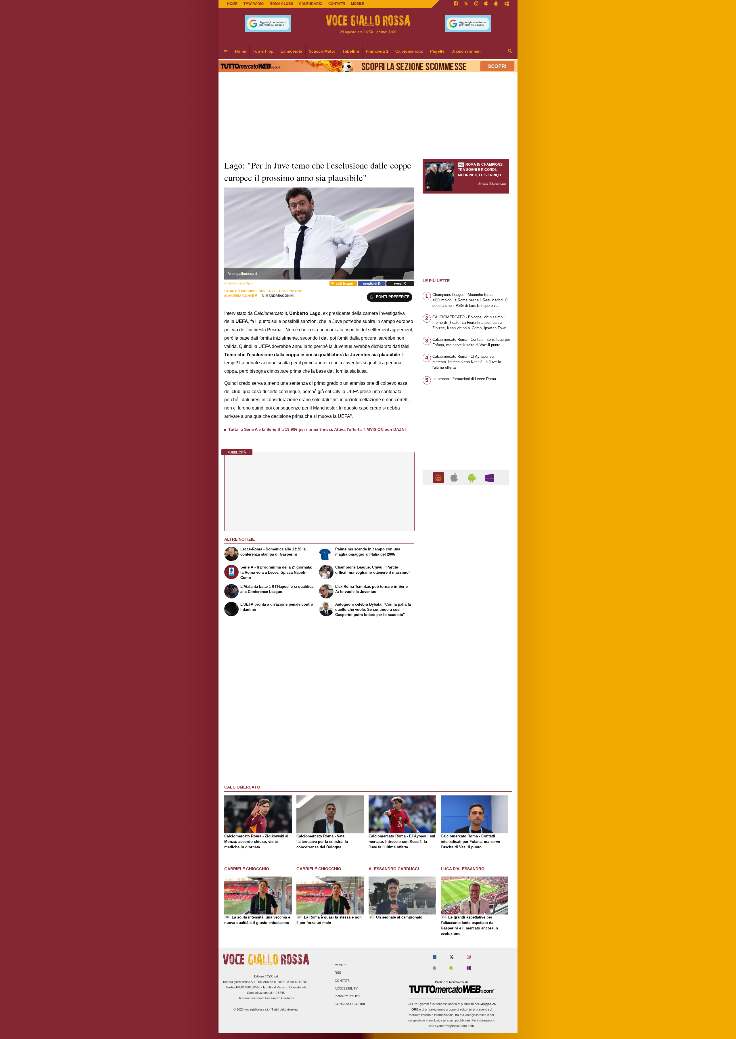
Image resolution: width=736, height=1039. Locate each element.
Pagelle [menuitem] (437, 51)
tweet (398, 283)
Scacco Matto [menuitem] (322, 51)
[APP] (439, 477)
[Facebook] (455, 4)
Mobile (340, 965)
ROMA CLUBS (281, 3)
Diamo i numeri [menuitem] (466, 51)
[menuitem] (225, 51)
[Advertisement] (466, 712)
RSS (338, 973)
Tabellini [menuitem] (350, 51)
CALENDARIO (310, 3)
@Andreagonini (279, 295)
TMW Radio (254, 3)
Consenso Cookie (350, 1004)
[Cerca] (510, 51)
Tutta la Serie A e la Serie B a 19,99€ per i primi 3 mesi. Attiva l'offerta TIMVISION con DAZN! (317, 429)
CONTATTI (336, 3)
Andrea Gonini (241, 295)
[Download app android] (496, 4)
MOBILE (357, 3)
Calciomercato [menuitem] (409, 51)
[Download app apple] (486, 4)
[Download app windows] (507, 4)
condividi (370, 283)
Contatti (342, 980)
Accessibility (346, 988)
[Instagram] (476, 4)
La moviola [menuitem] (291, 51)
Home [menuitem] (240, 51)
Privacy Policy (347, 996)
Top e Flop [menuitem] (263, 51)
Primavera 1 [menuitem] (377, 51)
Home (232, 3)
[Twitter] (466, 4)
